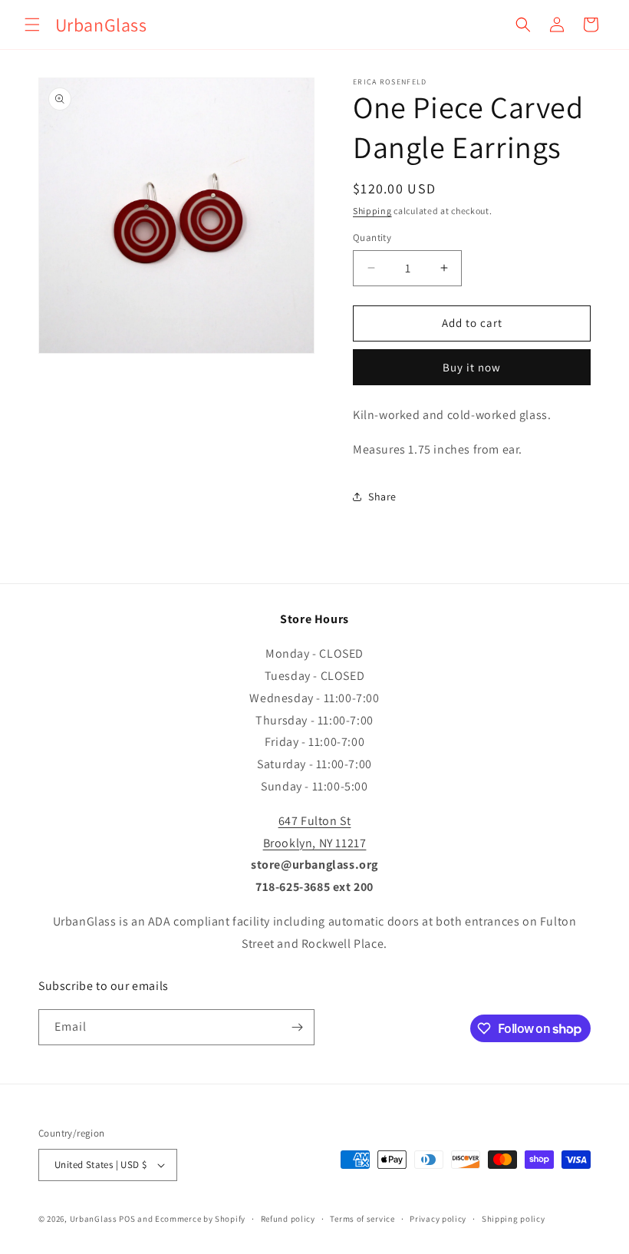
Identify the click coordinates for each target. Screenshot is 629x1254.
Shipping (372, 210)
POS (127, 1218)
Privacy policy (438, 1218)
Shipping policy (513, 1218)
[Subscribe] (297, 1027)
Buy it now (472, 367)
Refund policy (288, 1218)
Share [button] (382, 496)
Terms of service (362, 1218)
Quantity (372, 237)
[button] (32, 24)
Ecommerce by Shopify (200, 1218)
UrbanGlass (93, 1218)
